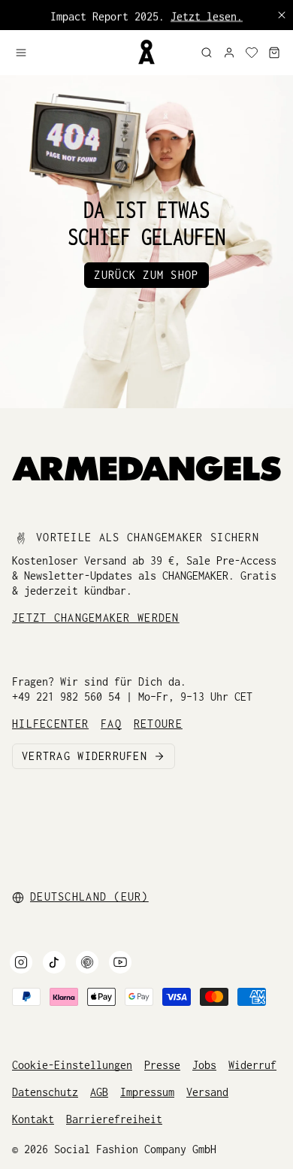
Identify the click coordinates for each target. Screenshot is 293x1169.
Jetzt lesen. (207, 14)
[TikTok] (54, 962)
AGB (99, 1092)
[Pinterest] (87, 962)
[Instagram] (21, 962)
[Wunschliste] (251, 52)
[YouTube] (120, 962)
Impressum (147, 1092)
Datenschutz (45, 1092)
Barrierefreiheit (114, 1119)
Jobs (204, 1064)
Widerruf (252, 1064)
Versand (207, 1092)
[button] (69, 52)
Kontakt (33, 1119)
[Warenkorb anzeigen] (274, 52)
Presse (162, 1064)
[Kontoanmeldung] (229, 52)
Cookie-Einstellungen (72, 1064)
